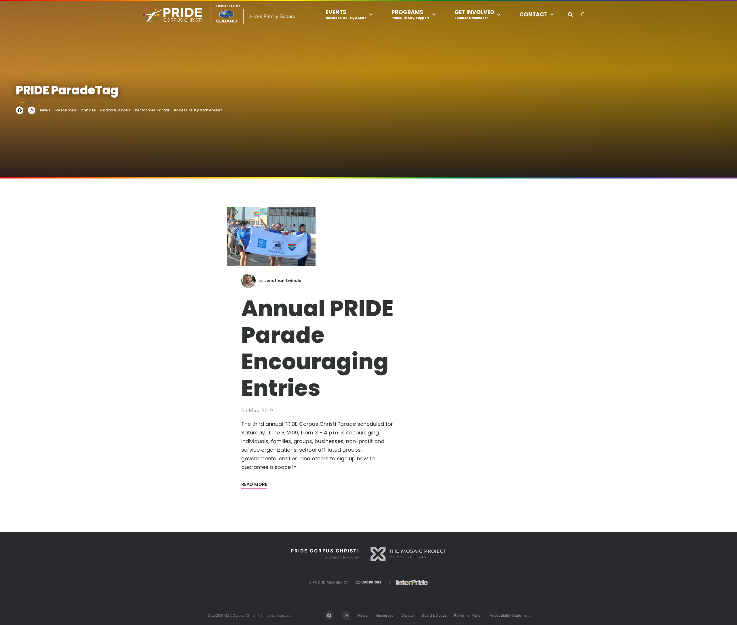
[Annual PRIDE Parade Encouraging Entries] (271, 237)
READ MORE (254, 484)
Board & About (115, 110)
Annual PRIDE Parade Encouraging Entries (317, 348)
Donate (88, 110)
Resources (65, 110)
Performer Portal (152, 110)
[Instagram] (345, 615)
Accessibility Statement (198, 110)
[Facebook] (329, 615)
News (45, 110)
